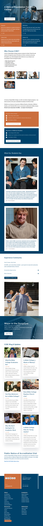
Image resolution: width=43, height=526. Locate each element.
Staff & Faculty (7, 495)
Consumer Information (8, 498)
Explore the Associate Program (13, 123)
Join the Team (7, 515)
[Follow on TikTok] (12, 478)
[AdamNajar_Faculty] (21, 78)
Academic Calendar (25, 501)
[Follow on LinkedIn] (14, 478)
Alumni (5, 509)
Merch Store (6, 512)
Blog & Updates (7, 514)
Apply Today (8, 333)
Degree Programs (25, 494)
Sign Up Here (8, 520)
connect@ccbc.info (8, 486)
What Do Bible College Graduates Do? (11, 362)
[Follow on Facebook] (6, 478)
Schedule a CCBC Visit (10, 277)
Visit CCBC (24, 509)
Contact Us (6, 501)
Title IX (5, 500)
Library (5, 511)
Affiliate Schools (25, 497)
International (24, 512)
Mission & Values (7, 497)
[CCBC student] (33, 78)
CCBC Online (24, 495)
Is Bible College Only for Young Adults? (28, 430)
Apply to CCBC (24, 508)
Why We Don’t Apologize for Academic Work (10, 428)
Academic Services (25, 500)
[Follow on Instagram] (8, 478)
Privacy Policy (7, 503)
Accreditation (7, 494)
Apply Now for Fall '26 (10, 18)
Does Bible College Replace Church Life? (29, 394)
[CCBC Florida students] (9, 87)
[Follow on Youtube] (10, 478)
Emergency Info (7, 517)
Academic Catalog (25, 498)
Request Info (24, 511)
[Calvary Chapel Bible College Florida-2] (9, 78)
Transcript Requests (8, 508)
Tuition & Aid (24, 514)
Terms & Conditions (8, 504)
